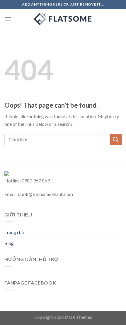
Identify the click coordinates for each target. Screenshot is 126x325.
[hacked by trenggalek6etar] (63, 19)
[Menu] (7, 19)
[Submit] (116, 139)
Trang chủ (14, 232)
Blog (9, 243)
